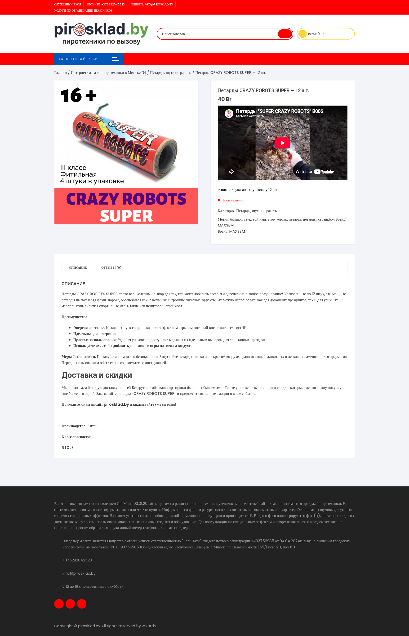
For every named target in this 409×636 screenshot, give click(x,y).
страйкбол (326, 219)
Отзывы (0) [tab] (111, 267)
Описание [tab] (78, 267)
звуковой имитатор (259, 219)
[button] (190, 88)
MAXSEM (226, 225)
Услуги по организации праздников (83, 11)
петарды (309, 219)
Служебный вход (67, 4)
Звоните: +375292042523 (106, 4)
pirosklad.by (116, 404)
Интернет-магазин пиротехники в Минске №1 (108, 72)
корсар (281, 219)
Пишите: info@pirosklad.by (152, 4)
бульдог (236, 219)
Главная (60, 72)
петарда (295, 219)
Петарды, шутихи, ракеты (170, 72)
